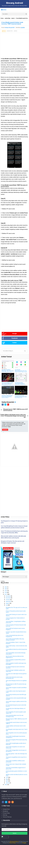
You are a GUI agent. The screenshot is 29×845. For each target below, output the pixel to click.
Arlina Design (12, 842)
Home (2, 18)
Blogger (24, 842)
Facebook (15, 338)
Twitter (14, 342)
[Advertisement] (14, 45)
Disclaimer (5, 811)
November (8, 597)
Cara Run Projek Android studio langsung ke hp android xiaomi (7, 396)
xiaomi (12, 18)
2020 (6, 588)
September (8, 601)
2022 (6, 587)
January (8, 782)
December (8, 596)
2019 (6, 590)
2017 (6, 594)
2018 (6, 592)
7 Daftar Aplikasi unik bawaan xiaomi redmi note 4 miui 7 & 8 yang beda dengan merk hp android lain (13, 416)
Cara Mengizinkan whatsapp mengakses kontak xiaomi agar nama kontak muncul (20, 384)
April (7, 781)
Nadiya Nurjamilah (8, 402)
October (8, 599)
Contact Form (6, 809)
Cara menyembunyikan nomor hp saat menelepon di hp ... (14, 716)
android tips (7, 18)
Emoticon (5, 429)
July (7, 605)
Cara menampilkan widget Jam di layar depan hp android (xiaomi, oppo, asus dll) (8, 384)
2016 (6, 784)
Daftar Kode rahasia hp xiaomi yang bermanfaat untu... (14, 677)
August (7, 603)
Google (14, 333)
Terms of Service (7, 817)
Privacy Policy (6, 813)
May (7, 779)
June (7, 777)
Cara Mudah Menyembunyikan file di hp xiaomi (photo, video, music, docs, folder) (21, 371)
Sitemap (5, 815)
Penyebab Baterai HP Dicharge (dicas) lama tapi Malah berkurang (21, 396)
